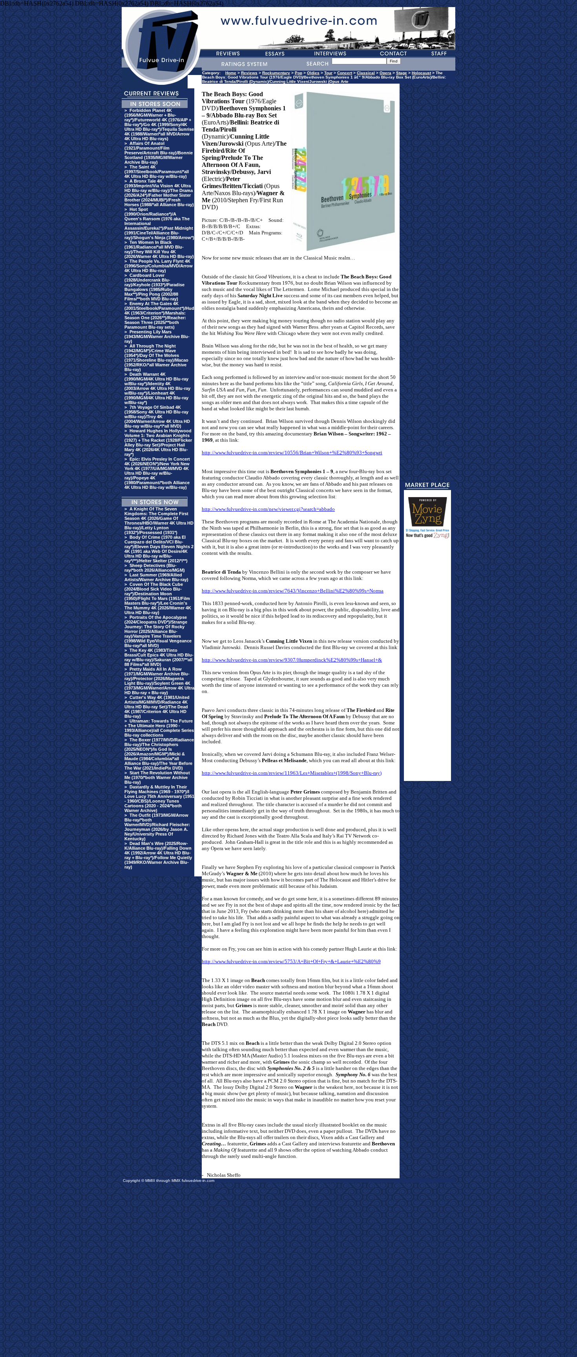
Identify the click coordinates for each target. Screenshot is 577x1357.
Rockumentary (276, 73)
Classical (366, 73)
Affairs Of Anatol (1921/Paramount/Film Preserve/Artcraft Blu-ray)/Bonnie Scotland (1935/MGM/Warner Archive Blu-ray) (158, 153)
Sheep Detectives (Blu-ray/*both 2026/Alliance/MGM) (154, 567)
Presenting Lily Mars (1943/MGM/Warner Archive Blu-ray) (157, 336)
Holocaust (421, 73)
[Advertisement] (427, 663)
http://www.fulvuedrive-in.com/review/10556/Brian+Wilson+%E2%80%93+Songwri (292, 452)
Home (230, 73)
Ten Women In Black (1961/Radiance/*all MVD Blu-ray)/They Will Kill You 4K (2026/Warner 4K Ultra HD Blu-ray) (159, 249)
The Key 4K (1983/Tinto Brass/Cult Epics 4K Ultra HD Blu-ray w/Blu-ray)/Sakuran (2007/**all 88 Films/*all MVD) (159, 657)
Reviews (249, 73)
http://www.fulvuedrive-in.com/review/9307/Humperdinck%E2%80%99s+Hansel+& (292, 660)
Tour (328, 73)
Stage (401, 73)
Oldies (313, 73)
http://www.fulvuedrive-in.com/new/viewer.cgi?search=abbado (268, 509)
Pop (298, 73)
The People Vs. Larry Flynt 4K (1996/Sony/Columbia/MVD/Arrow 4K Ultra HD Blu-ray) (158, 266)
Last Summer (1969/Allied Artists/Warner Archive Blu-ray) (156, 577)
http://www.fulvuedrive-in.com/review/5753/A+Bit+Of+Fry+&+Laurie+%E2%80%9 (291, 961)
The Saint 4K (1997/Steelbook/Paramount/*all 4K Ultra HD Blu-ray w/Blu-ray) (156, 172)
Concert (344, 73)
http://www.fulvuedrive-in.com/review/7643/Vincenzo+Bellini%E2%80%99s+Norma (292, 591)
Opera (385, 73)
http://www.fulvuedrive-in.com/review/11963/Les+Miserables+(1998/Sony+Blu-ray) (292, 773)
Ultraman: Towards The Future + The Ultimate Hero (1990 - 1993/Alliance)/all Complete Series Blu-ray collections (159, 728)
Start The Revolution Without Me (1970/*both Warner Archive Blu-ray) (157, 777)
